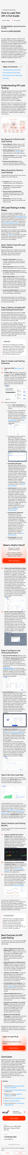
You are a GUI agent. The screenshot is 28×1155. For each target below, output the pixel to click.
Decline (7, 1153)
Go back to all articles (9, 10)
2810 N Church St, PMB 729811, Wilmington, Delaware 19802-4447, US (12, 1128)
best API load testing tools (10, 222)
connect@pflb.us (8, 1139)
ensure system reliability (16, 732)
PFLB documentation (16, 484)
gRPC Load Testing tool (18, 1098)
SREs (6, 732)
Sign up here (18, 368)
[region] (14, 1150)
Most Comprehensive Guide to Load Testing (14, 1086)
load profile (11, 986)
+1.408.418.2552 (10, 1137)
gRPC (10, 234)
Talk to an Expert (14, 561)
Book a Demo (14, 1048)
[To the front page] (5, 1111)
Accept (20, 1153)
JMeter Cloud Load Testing (12, 1100)
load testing (11, 810)
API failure (18, 151)
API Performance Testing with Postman (15, 1090)
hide (21, 66)
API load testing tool (20, 216)
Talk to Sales (14, 1118)
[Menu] (24, 1112)
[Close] (26, 1148)
